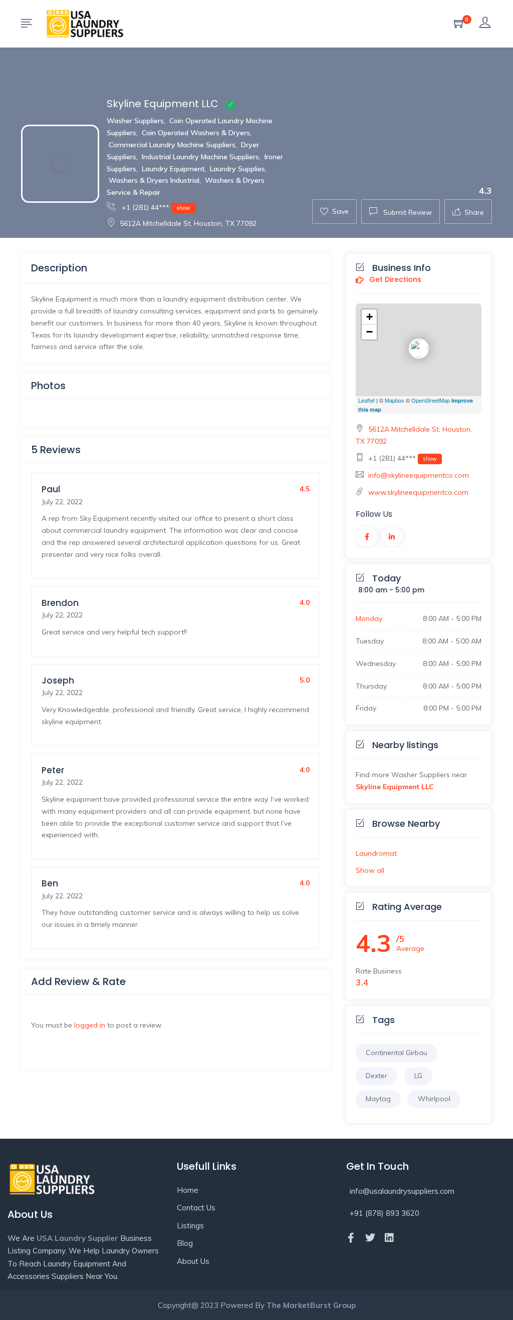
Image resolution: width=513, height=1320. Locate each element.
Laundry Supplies (237, 168)
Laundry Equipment (173, 168)
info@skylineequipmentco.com (418, 475)
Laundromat (376, 853)
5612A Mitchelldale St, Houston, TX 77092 (188, 223)
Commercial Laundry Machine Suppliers (172, 144)
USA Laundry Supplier (77, 1238)
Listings (190, 1225)
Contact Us (196, 1207)
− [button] (369, 331)
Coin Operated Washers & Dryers (196, 132)
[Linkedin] (389, 1238)
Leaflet (366, 400)
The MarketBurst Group (311, 1305)
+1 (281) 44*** (155, 207)
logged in (89, 1025)
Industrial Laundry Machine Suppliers (200, 156)
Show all (370, 870)
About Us (193, 1261)
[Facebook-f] (351, 1238)
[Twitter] (370, 1238)
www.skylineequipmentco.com (418, 492)
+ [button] (369, 316)
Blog (185, 1243)
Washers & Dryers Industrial (154, 180)
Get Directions (394, 280)
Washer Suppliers (135, 120)
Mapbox (394, 400)
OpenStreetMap (430, 400)
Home (187, 1190)
